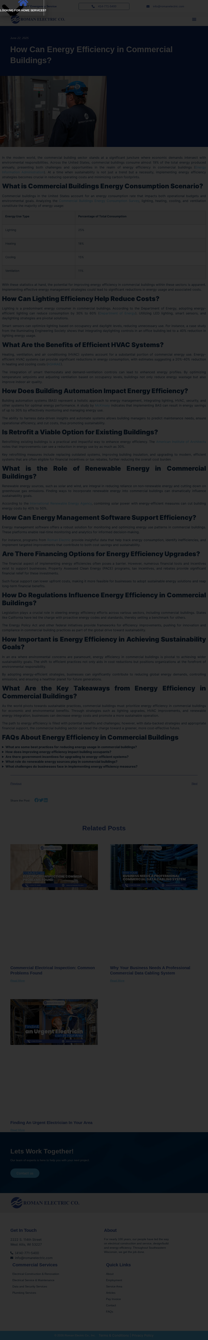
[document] (104, 670)
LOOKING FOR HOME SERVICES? (23, 10)
